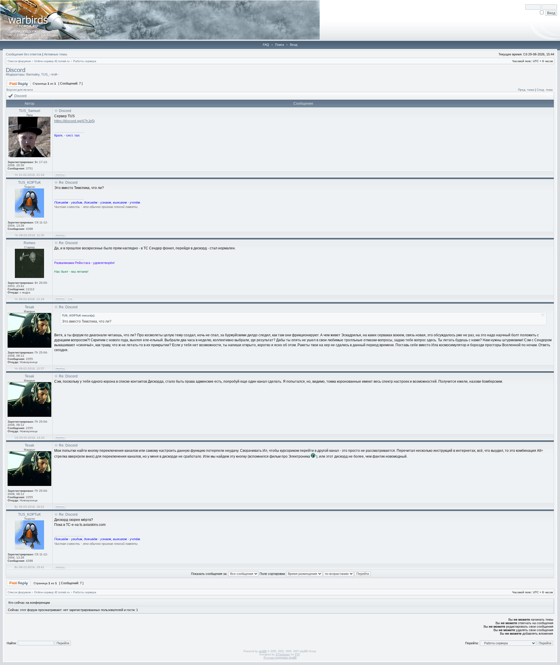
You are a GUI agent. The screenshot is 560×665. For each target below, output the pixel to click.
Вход (293, 44)
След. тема (545, 89)
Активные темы (55, 54)
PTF (297, 654)
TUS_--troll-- (50, 74)
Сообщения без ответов (23, 54)
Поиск (279, 44)
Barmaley (32, 74)
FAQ (266, 44)
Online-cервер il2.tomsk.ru (52, 61)
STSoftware (283, 654)
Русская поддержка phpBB (280, 657)
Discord (15, 70)
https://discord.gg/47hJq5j (74, 121)
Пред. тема (526, 89)
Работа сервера (84, 61)
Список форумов (19, 61)
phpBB (263, 651)
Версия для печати (19, 89)
